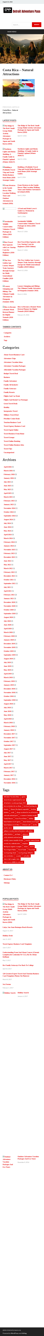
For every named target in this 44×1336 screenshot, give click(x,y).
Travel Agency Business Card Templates (17, 944)
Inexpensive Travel (10, 411)
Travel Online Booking (12, 441)
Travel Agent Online (11, 430)
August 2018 (8, 704)
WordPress (14, 1333)
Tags (5, 340)
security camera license (32, 840)
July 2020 (7, 621)
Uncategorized (9, 452)
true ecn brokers (9, 856)
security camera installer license (13, 840)
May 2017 (7, 760)
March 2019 (8, 677)
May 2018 (7, 715)
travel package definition (25, 853)
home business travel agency (12, 821)
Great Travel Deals (10, 404)
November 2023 (9, 550)
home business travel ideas (12, 825)
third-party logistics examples (13, 846)
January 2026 (9, 478)
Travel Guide (22, 849)
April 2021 (7, 591)
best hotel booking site (30, 806)
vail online (26, 856)
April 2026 (7, 467)
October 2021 (8, 580)
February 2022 (9, 572)
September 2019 (9, 655)
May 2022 (7, 565)
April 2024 (7, 534)
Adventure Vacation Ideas (13, 362)
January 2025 (9, 504)
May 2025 (7, 489)
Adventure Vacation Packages (15, 366)
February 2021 (9, 595)
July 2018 (7, 707)
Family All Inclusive (11, 385)
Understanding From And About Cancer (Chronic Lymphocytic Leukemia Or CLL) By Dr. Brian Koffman (21, 954)
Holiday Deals (8, 936)
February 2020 (9, 636)
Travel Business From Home (14, 434)
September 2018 (9, 700)
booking (33, 809)
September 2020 (9, 613)
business (6, 812)
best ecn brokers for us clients (12, 806)
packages (18, 834)
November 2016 (9, 783)
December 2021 (9, 576)
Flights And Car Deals (12, 396)
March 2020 (8, 632)
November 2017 (9, 738)
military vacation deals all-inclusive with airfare (18, 831)
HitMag (23, 1333)
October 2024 (8, 512)
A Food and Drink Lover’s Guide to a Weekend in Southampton (27, 211)
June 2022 (7, 561)
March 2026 (8, 471)
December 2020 (9, 602)
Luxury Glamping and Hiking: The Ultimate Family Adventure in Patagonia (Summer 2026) (29, 288)
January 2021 (9, 598)
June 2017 (7, 756)
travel (32, 846)
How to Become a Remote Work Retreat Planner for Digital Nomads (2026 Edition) (29, 309)
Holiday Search (23, 993)
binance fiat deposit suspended (20, 809)
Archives (7, 336)
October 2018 (8, 696)
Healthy (6, 407)
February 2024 (9, 542)
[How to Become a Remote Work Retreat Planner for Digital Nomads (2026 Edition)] (9, 307)
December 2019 (9, 644)
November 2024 (9, 508)
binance (6, 809)
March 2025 (8, 497)
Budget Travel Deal (11, 373)
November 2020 (9, 606)
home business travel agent (31, 821)
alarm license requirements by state (14, 800)
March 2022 (8, 568)
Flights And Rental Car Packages (16, 400)
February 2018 (9, 726)
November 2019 (9, 647)
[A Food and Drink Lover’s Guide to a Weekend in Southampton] (9, 209)
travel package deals (10, 853)
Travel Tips (8, 449)
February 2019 (9, 681)
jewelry (35, 825)
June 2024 (7, 527)
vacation (18, 856)
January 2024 (9, 546)
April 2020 (7, 628)
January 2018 (9, 730)
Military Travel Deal (11, 415)
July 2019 (7, 662)
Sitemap (7, 883)
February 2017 (9, 771)
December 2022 (9, 557)
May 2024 (7, 531)
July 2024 (7, 523)
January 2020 (9, 640)
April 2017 (7, 764)
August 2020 (8, 617)
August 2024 (8, 519)
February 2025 (9, 501)
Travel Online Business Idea (14, 445)
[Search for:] (26, 24)
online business (8, 834)
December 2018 (9, 689)
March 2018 (8, 722)
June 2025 (7, 486)
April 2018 (7, 719)
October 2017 (8, 741)
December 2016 (9, 779)
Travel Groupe (9, 437)
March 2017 (8, 768)
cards (12, 812)
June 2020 (7, 625)
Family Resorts (9, 392)
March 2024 (8, 538)
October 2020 (8, 610)
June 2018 (7, 711)
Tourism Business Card (12, 422)
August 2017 (8, 749)
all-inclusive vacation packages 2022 (15, 803)
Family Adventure (10, 381)
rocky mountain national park (13, 837)
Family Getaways (10, 388)
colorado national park (11, 815)
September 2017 (9, 745)
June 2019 (7, 666)
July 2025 (7, 482)
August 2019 (8, 659)
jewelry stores (8, 828)
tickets (26, 846)
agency (23, 797)
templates (25, 843)
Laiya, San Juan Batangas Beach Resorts (17, 927)
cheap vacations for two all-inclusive (27, 812)
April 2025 (7, 493)
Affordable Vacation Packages (15, 370)
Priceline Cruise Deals (12, 419)
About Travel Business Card (14, 355)
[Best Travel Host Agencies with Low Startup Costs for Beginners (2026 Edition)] (9, 242)
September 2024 (9, 516)
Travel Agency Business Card (14, 426)
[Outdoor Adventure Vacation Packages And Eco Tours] (9, 1157)
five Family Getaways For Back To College (18, 965)
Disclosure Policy (10, 879)
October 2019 (8, 651)
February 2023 (9, 553)
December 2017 (9, 734)
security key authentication (12, 843)
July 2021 (7, 587)
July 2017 (7, 753)
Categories (7, 333)
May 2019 (7, 670)
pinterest (25, 834)
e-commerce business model (28, 815)
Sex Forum (7, 984)
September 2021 (9, 583)
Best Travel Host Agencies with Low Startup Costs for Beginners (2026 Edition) (29, 244)
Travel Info (31, 849)
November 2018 (9, 692)
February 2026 (9, 474)
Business (7, 377)
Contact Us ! (8, 875)
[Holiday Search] (9, 993)
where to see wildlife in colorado (13, 862)
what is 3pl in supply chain (12, 859)
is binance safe (26, 825)
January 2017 (9, 775)
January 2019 (9, 685)
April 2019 (7, 674)
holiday (31, 818)
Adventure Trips (10, 358)
